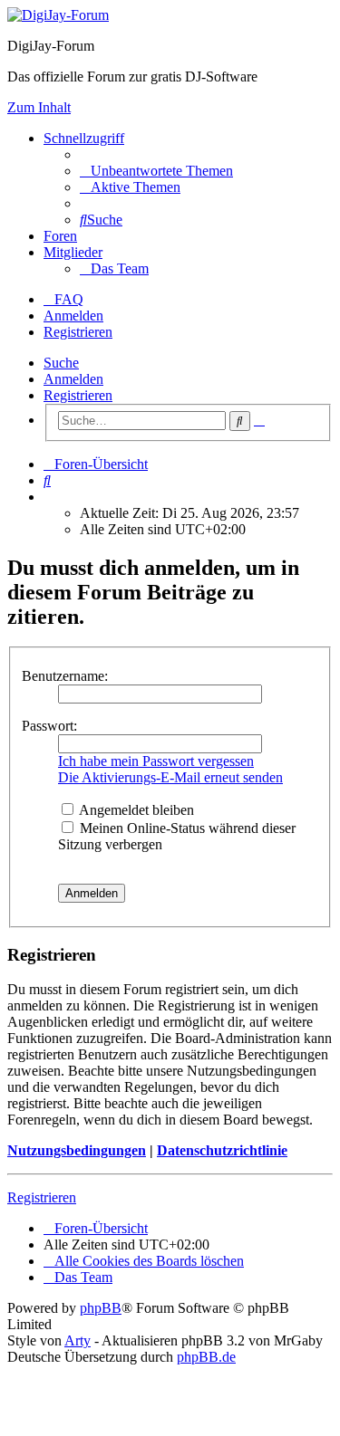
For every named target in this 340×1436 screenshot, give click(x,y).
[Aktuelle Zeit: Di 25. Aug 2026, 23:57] (49, 496)
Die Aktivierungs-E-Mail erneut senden (170, 777)
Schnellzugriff (84, 138)
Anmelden (73, 379)
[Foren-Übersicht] (58, 15)
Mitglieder (73, 252)
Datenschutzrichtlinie (222, 1150)
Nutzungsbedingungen (76, 1150)
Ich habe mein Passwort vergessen (156, 761)
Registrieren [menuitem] (78, 332)
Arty (77, 1340)
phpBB (100, 1308)
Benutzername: (65, 676)
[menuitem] (156, 170)
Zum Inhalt (39, 107)
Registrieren (78, 395)
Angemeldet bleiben (135, 810)
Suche (61, 362)
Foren (60, 236)
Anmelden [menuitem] (73, 315)
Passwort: (49, 725)
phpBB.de (206, 1356)
